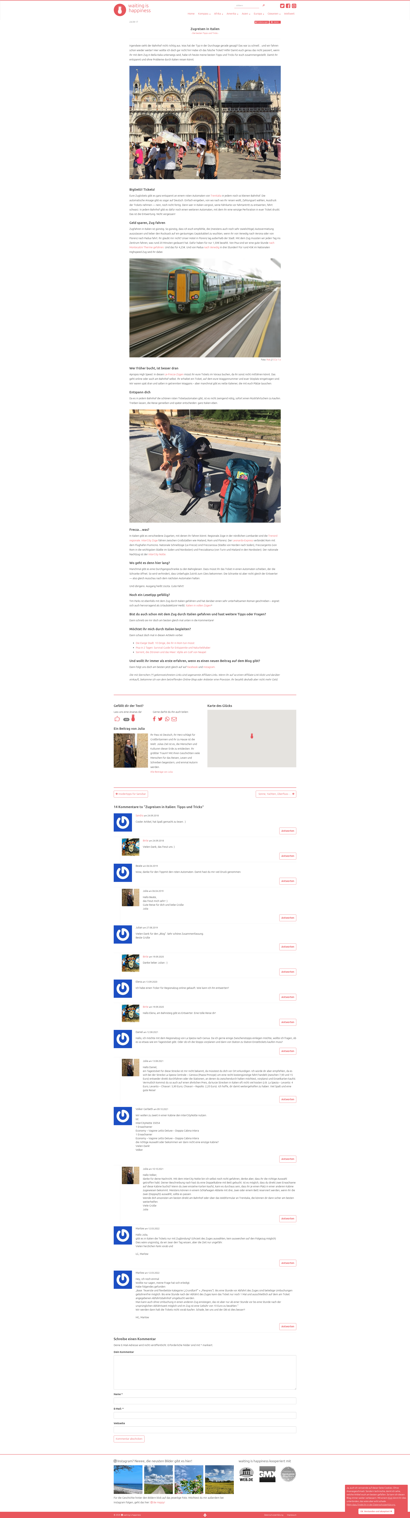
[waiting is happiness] (132, 4)
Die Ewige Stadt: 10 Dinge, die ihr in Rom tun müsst (165, 643)
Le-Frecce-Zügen (174, 374)
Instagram (209, 667)
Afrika (217, 13)
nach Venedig (211, 247)
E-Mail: (119, 1408)
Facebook (192, 667)
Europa (258, 13)
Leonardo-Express (243, 540)
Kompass (203, 13)
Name (118, 1394)
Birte (145, 840)
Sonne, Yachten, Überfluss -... (275, 794)
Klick (390, 1498)
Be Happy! (159, 1502)
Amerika (232, 13)
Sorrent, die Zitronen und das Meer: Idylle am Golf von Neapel (171, 652)
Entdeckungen (262, 22)
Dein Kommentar (124, 1352)
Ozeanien (273, 13)
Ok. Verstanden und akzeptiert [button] (375, 1511)
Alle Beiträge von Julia (161, 772)
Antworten (287, 831)
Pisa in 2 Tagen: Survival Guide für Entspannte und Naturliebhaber (173, 647)
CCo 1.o (277, 359)
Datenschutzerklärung (273, 1515)
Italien (276, 22)
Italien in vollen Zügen (198, 605)
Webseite (119, 1423)
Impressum (291, 1515)
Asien (245, 13)
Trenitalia (216, 195)
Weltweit (289, 13)
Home (191, 13)
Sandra (139, 815)
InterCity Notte (157, 554)
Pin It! (275, 175)
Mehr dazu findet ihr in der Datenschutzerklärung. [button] (371, 1504)
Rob (268, 359)
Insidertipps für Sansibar (132, 794)
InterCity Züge (149, 540)
